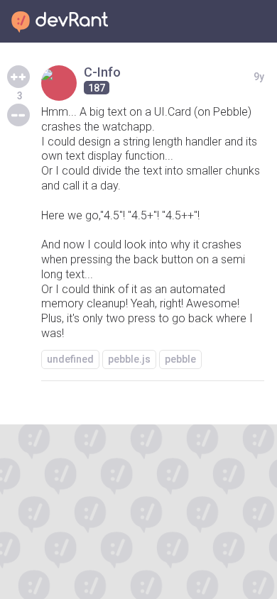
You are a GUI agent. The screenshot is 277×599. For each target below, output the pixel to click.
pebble (180, 359)
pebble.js (129, 359)
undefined (70, 359)
